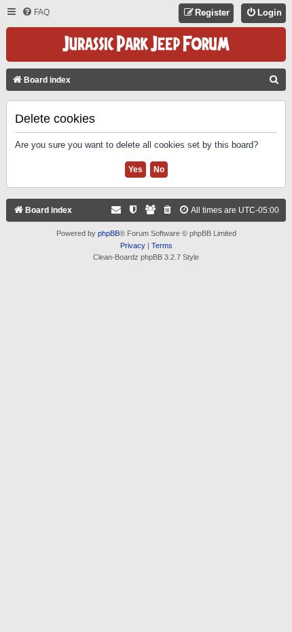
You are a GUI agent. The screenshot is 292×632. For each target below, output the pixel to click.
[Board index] (146, 44)
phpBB (109, 233)
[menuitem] (36, 12)
